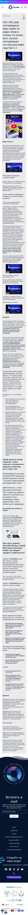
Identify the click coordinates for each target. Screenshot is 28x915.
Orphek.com (14, 830)
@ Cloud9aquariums (19, 66)
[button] (2, 7)
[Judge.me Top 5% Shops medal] (21, 894)
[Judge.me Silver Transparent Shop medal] (14, 894)
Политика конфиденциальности (14, 837)
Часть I (23, 67)
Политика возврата (14, 840)
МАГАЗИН (13, 559)
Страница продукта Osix (12, 671)
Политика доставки (14, 843)
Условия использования (14, 849)
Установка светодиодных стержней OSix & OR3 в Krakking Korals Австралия (14, 656)
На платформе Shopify (14, 908)
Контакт (14, 833)
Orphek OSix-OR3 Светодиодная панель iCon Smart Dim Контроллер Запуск (14, 661)
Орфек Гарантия (14, 846)
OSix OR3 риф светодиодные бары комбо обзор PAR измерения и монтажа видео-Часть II (14, 633)
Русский (20, 905)
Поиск (14, 827)
